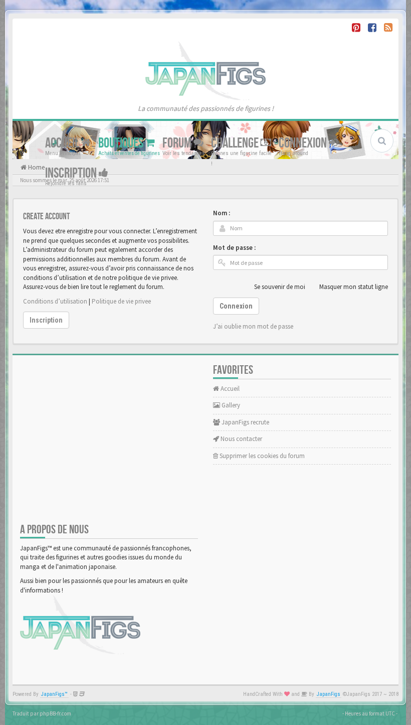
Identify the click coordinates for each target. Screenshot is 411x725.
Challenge (236, 142)
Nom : (221, 213)
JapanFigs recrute (244, 422)
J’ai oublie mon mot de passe (253, 326)
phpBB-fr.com (55, 713)
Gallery (230, 405)
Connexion (304, 142)
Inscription (72, 173)
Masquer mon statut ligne (353, 286)
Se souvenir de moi (279, 286)
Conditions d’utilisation (55, 301)
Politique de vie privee (121, 301)
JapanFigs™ (54, 694)
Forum (177, 142)
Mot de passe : (234, 247)
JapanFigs (328, 694)
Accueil (63, 142)
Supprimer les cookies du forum (261, 456)
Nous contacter (240, 438)
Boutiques (121, 142)
